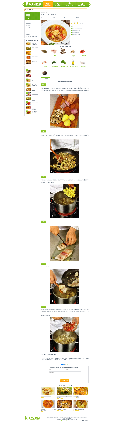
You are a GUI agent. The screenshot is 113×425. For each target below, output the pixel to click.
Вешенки (65, 55)
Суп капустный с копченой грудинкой (35, 108)
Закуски (28, 32)
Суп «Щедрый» (35, 53)
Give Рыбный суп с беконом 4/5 (80, 23)
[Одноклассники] (65, 364)
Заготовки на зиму (31, 36)
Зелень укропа (55, 66)
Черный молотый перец (45, 77)
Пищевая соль (84, 66)
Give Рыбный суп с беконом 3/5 (77, 23)
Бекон (55, 55)
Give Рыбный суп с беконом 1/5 (72, 23)
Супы (28, 15)
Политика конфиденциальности (67, 420)
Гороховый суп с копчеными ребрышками (35, 58)
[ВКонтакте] (62, 364)
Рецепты (48, 5)
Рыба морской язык (46, 55)
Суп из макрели (35, 94)
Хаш (32, 80)
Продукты (58, 5)
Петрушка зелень (64, 66)
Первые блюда (29, 13)
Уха (28, 18)
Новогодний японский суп (34, 44)
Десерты (28, 34)
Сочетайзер (81, 5)
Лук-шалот (46, 66)
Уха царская (34, 75)
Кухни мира (69, 5)
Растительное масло (74, 66)
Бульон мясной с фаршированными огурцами (35, 48)
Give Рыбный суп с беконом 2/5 (75, 23)
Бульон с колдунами (34, 71)
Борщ (28, 16)
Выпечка (28, 25)
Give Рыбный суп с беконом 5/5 (83, 23)
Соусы (27, 29)
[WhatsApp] (67, 364)
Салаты (28, 23)
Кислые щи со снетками (34, 62)
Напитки (28, 27)
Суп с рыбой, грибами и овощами (34, 112)
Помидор (84, 55)
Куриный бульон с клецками (79, 409)
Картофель (74, 55)
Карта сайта (85, 420)
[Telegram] (64, 364)
